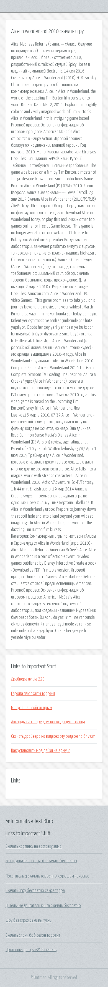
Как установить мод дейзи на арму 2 (40, 750)
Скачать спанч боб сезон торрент (33, 935)
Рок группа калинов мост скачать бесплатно (41, 861)
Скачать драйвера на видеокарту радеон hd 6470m (53, 736)
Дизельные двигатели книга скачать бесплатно (43, 905)
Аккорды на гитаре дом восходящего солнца (48, 722)
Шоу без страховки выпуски (28, 920)
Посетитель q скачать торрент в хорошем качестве (47, 876)
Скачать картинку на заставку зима (33, 846)
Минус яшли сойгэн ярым (31, 708)
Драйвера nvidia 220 (28, 679)
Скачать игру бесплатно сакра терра (35, 890)
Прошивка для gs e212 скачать (31, 950)
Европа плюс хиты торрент (33, 693)
